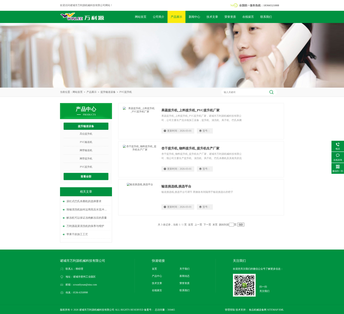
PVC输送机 (86, 142)
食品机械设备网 (257, 309)
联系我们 (266, 16)
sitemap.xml (275, 309)
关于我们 (185, 269)
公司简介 (158, 16)
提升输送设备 (108, 92)
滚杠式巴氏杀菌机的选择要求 (83, 201)
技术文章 (212, 16)
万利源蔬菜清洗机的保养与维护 (85, 226)
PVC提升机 (126, 92)
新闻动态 (185, 276)
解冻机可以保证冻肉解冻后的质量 (86, 217)
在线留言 (248, 16)
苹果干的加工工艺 (77, 234)
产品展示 (176, 16)
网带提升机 (86, 158)
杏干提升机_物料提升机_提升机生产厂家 (190, 148)
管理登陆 (230, 309)
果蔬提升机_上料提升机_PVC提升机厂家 (190, 110)
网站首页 (140, 16)
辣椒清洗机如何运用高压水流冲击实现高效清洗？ (87, 209)
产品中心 (157, 276)
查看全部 (86, 176)
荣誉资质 (230, 16)
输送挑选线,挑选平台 (176, 186)
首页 (154, 269)
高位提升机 (86, 133)
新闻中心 (194, 16)
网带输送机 (86, 150)
